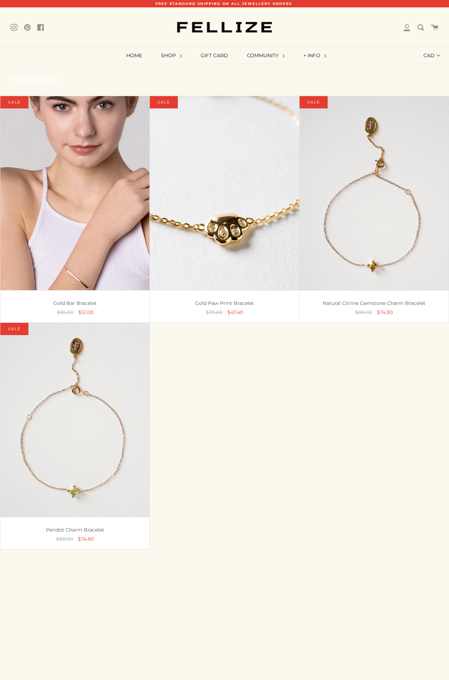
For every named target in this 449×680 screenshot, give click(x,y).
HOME (134, 55)
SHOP (169, 55)
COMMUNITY (263, 55)
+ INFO (312, 55)
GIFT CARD (214, 55)
